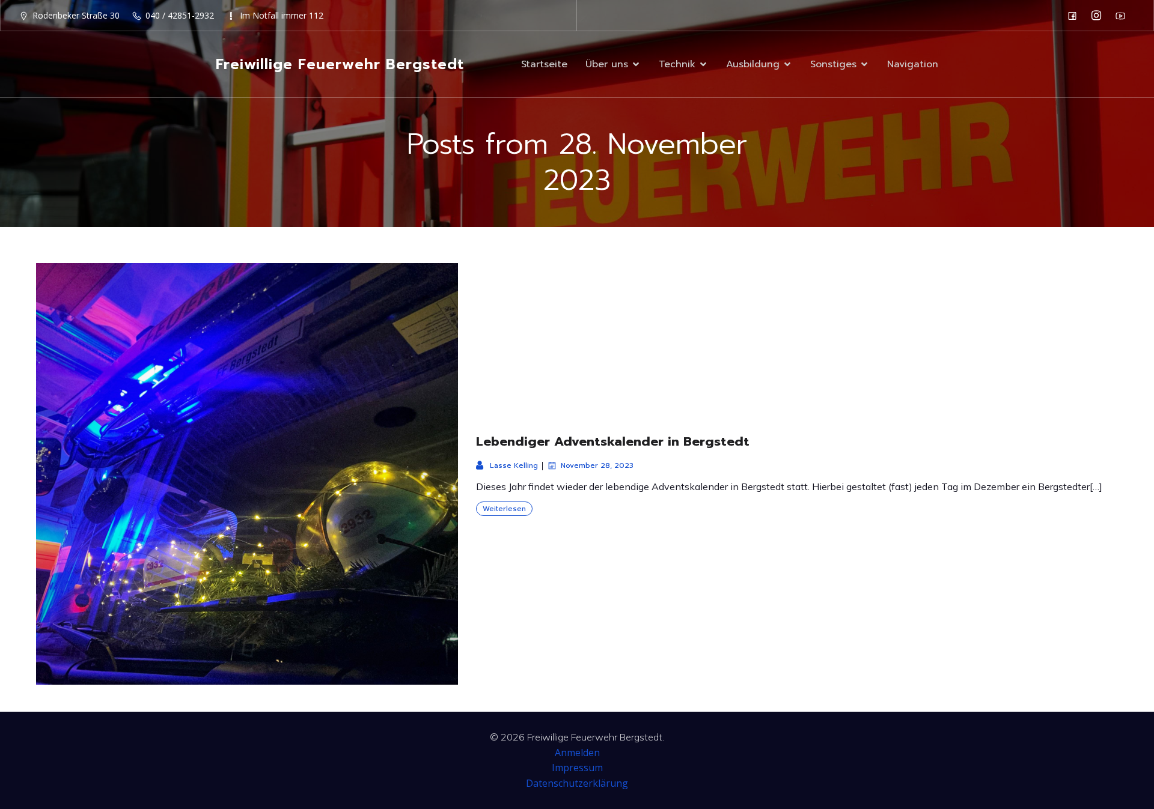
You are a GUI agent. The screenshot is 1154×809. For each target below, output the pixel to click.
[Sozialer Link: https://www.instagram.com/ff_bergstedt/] (1099, 16)
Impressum (577, 767)
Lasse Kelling (514, 465)
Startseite (544, 64)
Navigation (912, 64)
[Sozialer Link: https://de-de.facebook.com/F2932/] (1075, 16)
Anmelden (577, 752)
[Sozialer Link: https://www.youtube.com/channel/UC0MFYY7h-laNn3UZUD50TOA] (1123, 16)
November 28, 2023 (597, 465)
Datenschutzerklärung (577, 783)
